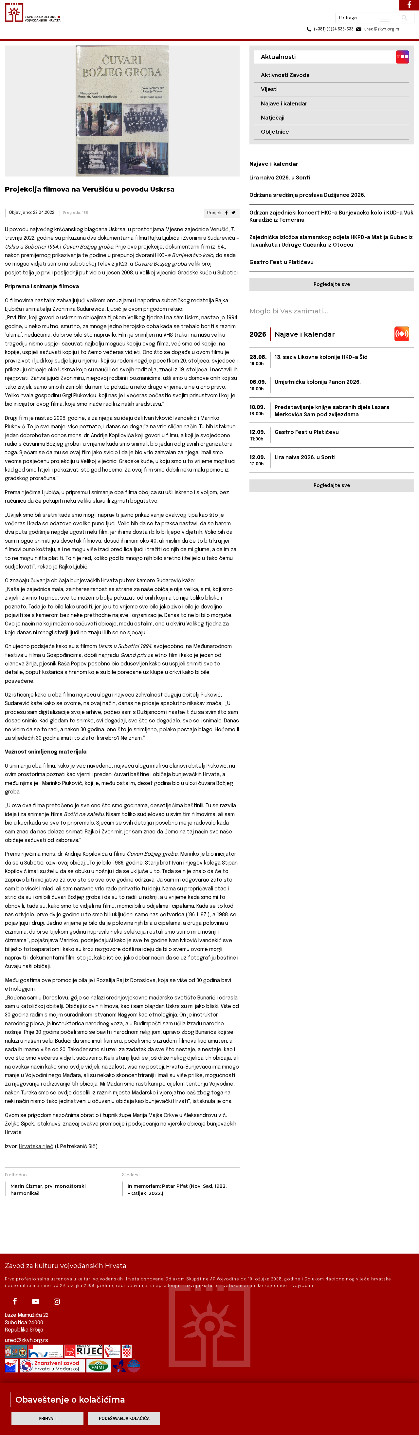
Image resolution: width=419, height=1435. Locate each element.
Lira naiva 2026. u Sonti (279, 178)
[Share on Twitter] (233, 213)
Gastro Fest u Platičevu (281, 262)
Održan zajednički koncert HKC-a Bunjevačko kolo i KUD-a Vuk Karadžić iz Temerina (331, 216)
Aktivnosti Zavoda (285, 75)
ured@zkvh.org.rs (26, 1340)
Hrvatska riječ (36, 1146)
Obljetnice (275, 132)
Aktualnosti (48, 35)
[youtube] (36, 1301)
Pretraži (380, 8)
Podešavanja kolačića (124, 1419)
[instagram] (56, 1301)
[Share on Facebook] (226, 213)
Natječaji (272, 118)
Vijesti (269, 89)
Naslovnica (16, 35)
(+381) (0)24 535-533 (308, 20)
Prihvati (48, 1419)
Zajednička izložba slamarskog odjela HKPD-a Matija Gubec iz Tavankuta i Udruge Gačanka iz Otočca (331, 241)
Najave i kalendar (284, 104)
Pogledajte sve (332, 284)
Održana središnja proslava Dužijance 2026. (307, 195)
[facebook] (15, 1301)
